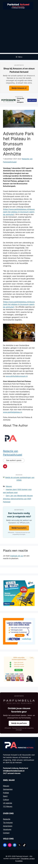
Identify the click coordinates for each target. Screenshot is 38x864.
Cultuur (6, 800)
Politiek (6, 793)
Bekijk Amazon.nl (19, 88)
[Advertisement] (19, 34)
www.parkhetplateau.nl (12, 412)
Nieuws (9, 486)
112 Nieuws (7, 806)
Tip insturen (8, 823)
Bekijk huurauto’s (19, 528)
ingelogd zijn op (16, 556)
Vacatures (7, 829)
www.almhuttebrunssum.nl (16, 376)
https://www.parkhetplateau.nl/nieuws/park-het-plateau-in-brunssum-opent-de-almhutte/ (19, 211)
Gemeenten (8, 789)
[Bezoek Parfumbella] (19, 701)
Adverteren (7, 826)
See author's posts (13, 460)
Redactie (6, 819)
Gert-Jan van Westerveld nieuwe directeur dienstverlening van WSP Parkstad (18, 499)
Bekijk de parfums (19, 723)
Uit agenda (7, 803)
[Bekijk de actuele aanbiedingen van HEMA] (19, 480)
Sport (5, 796)
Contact (6, 833)
